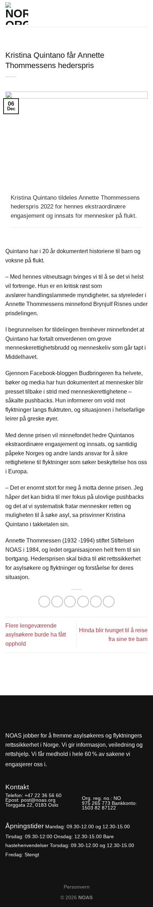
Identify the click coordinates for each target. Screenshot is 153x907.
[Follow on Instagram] (66, 764)
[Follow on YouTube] (78, 764)
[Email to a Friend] (83, 601)
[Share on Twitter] (70, 601)
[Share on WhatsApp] (44, 601)
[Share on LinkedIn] (109, 601)
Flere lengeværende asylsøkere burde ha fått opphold (35, 635)
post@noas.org (38, 800)
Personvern (77, 887)
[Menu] (143, 11)
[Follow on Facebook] (54, 764)
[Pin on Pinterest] (96, 601)
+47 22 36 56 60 (43, 795)
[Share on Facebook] (57, 601)
